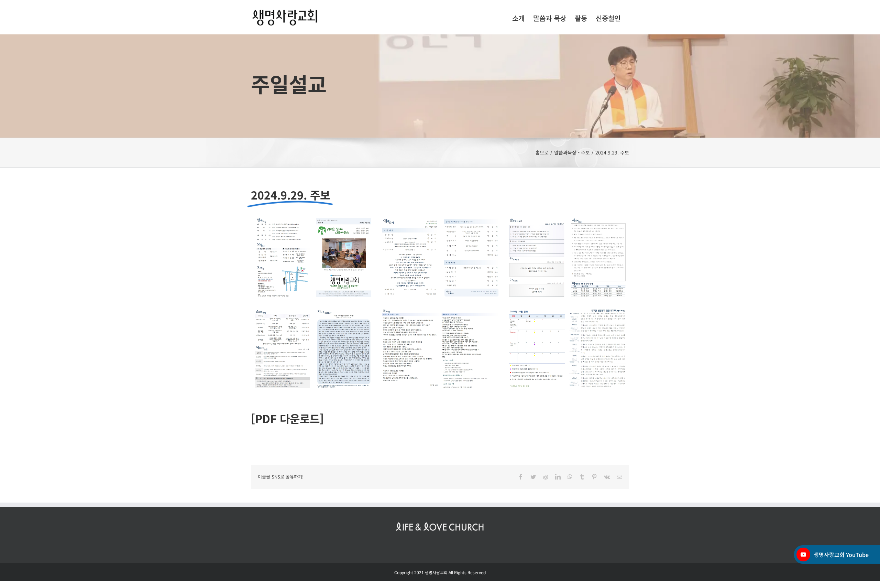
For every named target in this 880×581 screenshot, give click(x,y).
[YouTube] (803, 554)
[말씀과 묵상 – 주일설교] (440, 86)
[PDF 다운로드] (287, 418)
